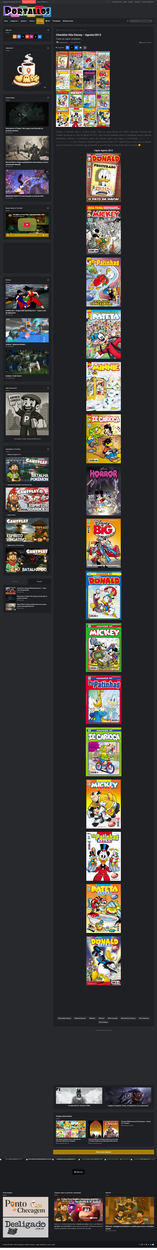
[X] (72, 47)
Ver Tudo (40, 21)
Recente (15, 581)
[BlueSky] (40, 37)
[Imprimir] (85, 47)
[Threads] (35, 37)
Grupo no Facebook (147, 2)
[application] (27, 225)
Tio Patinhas (144, 1018)
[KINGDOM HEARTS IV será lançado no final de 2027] (27, 182)
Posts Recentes (117, 2)
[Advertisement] (104, 10)
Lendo (63, 30)
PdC (48, 21)
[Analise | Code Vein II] (27, 362)
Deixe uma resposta (103, 1152)
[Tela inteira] (46, 235)
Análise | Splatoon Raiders (15, 344)
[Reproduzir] (8, 235)
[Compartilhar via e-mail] (80, 47)
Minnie (92, 1018)
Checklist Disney (65, 1018)
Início (58, 30)
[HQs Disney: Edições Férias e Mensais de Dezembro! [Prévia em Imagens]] (71, 1129)
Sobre (125, 2)
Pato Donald (113, 1018)
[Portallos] (27, 11)
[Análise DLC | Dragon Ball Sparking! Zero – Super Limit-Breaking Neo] (27, 296)
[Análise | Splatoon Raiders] (27, 330)
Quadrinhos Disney (128, 1018)
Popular (39, 581)
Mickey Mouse (80, 1018)
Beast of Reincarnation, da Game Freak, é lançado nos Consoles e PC (56, 2)
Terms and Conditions (74, 1249)
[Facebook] (67, 47)
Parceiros (137, 2)
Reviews (23, 21)
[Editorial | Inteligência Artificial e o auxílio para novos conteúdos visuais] (129, 1210)
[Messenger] (76, 47)
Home (6, 21)
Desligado (57, 21)
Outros (32, 21)
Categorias (13, 21)
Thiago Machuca (63, 42)
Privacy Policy (85, 1249)
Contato (130, 2)
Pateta (102, 1018)
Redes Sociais (68, 21)
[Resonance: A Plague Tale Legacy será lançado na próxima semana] (27, 114)
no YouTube (63, 1224)
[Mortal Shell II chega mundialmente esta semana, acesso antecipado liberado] (27, 148)
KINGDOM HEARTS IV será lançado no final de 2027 (25, 196)
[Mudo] (43, 235)
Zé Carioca (104, 1022)
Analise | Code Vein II (13, 376)
